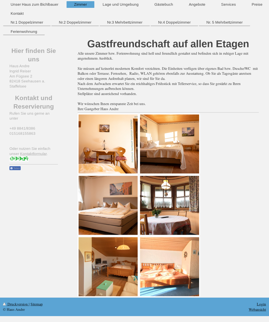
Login (261, 304)
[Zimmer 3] (108, 205)
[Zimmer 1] (108, 143)
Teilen (16, 168)
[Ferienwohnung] (169, 266)
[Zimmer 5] (108, 266)
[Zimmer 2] (169, 143)
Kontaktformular (33, 154)
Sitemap (37, 304)
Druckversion (17, 304)
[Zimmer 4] (169, 205)
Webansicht (257, 309)
